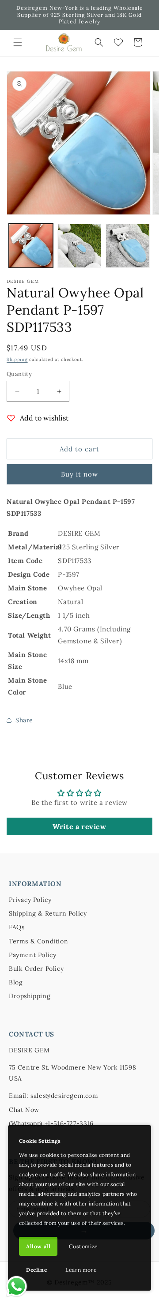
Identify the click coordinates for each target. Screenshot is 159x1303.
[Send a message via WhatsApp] (16, 1286)
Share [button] (24, 720)
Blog (16, 982)
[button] (17, 42)
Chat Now (24, 1110)
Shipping (17, 359)
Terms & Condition (38, 941)
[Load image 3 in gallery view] (128, 246)
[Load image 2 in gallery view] (79, 246)
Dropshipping (29, 996)
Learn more (81, 1269)
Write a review (79, 826)
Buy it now (79, 474)
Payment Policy (32, 955)
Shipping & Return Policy (48, 913)
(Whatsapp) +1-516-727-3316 (51, 1123)
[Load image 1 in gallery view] (31, 246)
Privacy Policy (30, 900)
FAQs (16, 927)
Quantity (19, 374)
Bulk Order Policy (36, 969)
